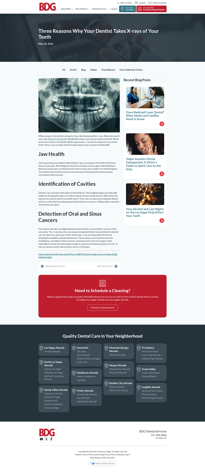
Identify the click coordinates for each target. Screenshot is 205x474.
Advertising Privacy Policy (105, 454)
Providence (148, 347)
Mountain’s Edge (52, 397)
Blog (83, 69)
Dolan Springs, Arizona (152, 398)
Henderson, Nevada (87, 372)
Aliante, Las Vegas (52, 369)
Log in (127, 454)
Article (73, 69)
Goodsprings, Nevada (87, 394)
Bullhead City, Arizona (152, 390)
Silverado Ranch (149, 376)
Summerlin (82, 347)
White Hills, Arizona (118, 390)
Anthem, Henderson (86, 376)
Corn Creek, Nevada (151, 355)
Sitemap (120, 454)
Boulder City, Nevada (120, 383)
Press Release (108, 69)
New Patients (82, 9)
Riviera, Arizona (149, 394)
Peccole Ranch (83, 355)
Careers (114, 9)
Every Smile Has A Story (131, 69)
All (63, 69)
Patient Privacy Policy (84, 454)
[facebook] (51, 439)
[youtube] (41, 439)
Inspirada (81, 380)
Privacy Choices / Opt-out (104, 463)
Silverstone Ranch (150, 351)
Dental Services (99, 9)
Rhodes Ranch (50, 400)
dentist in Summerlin (57, 139)
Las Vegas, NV (161, 438)
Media (94, 69)
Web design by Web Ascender (102, 457)
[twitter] (46, 439)
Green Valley (149, 369)
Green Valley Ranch (151, 372)
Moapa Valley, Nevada (119, 369)
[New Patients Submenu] (89, 9)
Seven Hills (82, 362)
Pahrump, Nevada (117, 354)
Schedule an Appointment (102, 307)
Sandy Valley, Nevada (86, 401)
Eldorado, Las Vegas (53, 372)
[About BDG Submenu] (72, 9)
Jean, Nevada (83, 398)
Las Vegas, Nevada (54, 347)
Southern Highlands (53, 404)
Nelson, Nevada (116, 386)
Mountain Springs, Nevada (119, 349)
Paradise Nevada (52, 351)
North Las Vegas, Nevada (53, 364)
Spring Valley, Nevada (56, 389)
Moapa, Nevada (117, 365)
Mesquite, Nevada (117, 372)
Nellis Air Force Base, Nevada (54, 377)
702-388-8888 (159, 435)
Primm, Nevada (85, 390)
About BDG (66, 9)
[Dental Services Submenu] (107, 9)
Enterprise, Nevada (53, 393)
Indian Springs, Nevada (152, 358)
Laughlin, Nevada (151, 387)
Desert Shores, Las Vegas (88, 358)
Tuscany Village (51, 407)
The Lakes (81, 351)
